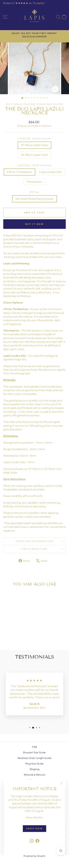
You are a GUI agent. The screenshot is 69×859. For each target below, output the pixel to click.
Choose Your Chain (34, 138)
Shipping (22, 125)
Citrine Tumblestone (19, 172)
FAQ (34, 746)
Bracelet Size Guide (34, 752)
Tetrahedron (34, 181)
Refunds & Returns (34, 774)
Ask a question (34, 548)
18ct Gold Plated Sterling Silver (34, 104)
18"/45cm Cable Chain (34, 145)
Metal (35, 192)
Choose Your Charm (34, 165)
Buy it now (34, 224)
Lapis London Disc (50, 172)
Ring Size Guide (34, 763)
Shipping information (34, 541)
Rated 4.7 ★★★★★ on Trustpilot (23, 3)
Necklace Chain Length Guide (34, 757)
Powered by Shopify (34, 855)
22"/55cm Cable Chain (34, 155)
